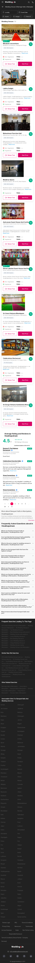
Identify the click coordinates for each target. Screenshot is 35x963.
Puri (19, 841)
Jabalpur (3, 901)
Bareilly (3, 735)
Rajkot (19, 894)
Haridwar (20, 795)
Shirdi (19, 799)
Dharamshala (21, 727)
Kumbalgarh (21, 731)
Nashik (19, 871)
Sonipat (3, 807)
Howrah (20, 886)
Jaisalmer (20, 708)
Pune (19, 822)
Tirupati (3, 731)
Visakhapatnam (5, 871)
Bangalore (20, 818)
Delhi (2, 814)
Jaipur (2, 826)
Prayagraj (20, 890)
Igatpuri (20, 788)
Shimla (3, 905)
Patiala (19, 758)
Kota (2, 712)
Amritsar (20, 867)
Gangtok (3, 758)
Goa (19, 833)
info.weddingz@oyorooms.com (19, 951)
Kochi (19, 883)
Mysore (20, 773)
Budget (17, 16)
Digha (2, 720)
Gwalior (20, 898)
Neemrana (4, 788)
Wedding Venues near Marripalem (19, 647)
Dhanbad (20, 735)
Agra (2, 848)
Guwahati (3, 875)
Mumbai (20, 811)
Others (19, 776)
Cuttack (20, 909)
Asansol (20, 769)
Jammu (20, 720)
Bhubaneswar (21, 864)
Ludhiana (3, 856)
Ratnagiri (20, 750)
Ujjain (2, 913)
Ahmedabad (21, 830)
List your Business (7, 930)
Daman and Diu (22, 917)
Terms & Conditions (27, 922)
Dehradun (3, 890)
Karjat (19, 754)
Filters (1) (28, 16)
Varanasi (3, 867)
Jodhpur (20, 879)
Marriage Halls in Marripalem (10, 686)
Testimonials (29, 926)
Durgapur (3, 727)
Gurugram (3, 860)
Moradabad (4, 811)
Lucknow (20, 826)
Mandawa (3, 716)
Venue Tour (11, 64)
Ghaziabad (4, 833)
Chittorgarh (21, 705)
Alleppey (3, 784)
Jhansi (19, 792)
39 (5, 506)
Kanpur (20, 848)
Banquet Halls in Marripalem (18, 688)
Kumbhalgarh (4, 769)
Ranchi (3, 883)
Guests (7, 16)
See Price (25, 64)
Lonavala (20, 784)
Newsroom (18, 926)
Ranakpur (20, 761)
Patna (2, 841)
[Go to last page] (11, 506)
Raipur (2, 894)
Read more (25, 53)
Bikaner (20, 780)
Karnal (2, 886)
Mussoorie (4, 792)
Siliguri (19, 905)
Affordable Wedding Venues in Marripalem (14, 625)
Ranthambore (5, 799)
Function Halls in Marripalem (18, 693)
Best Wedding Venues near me (14, 668)
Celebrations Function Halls (12, 461)
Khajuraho (3, 803)
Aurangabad (21, 913)
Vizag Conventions (9, 475)
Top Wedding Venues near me (14, 661)
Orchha (20, 739)
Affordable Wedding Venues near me (12, 657)
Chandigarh (4, 837)
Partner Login (6, 922)
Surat (2, 852)
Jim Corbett (4, 708)
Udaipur (20, 845)
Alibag (2, 754)
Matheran (20, 742)
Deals (17, 930)
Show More (31, 520)
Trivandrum (4, 776)
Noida (19, 852)
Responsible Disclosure (15, 934)
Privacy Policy (6, 926)
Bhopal (3, 864)
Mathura (20, 712)
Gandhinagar (4, 909)
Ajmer (2, 742)
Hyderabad (21, 814)
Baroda (20, 856)
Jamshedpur (21, 746)
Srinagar (3, 750)
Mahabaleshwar (22, 803)
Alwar (2, 723)
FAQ (16, 922)
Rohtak (3, 705)
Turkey (19, 765)
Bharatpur (3, 773)
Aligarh (20, 723)
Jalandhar (3, 898)
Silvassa (20, 807)
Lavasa (3, 739)
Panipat (3, 917)
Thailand (3, 761)
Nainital (3, 746)
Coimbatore (21, 901)
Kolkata (3, 818)
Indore (2, 830)
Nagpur (20, 837)
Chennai (3, 822)
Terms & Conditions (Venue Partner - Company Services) (14, 939)
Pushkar (3, 765)
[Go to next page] (8, 506)
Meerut (3, 879)
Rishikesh (3, 795)
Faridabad (20, 860)
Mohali (2, 780)
